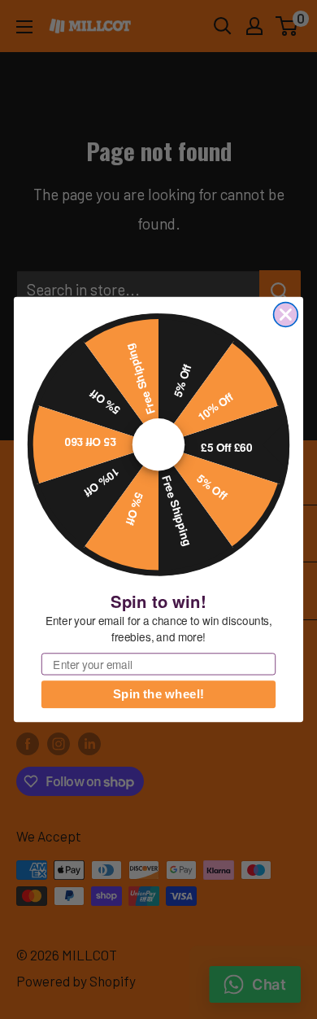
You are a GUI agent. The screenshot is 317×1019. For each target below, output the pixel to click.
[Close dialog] (286, 315)
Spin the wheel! (158, 695)
